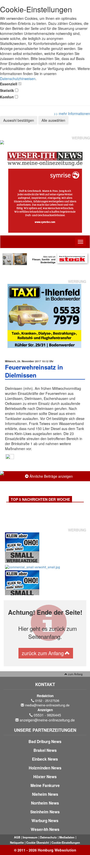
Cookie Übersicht (37, 842)
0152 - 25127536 (47, 700)
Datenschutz (48, 837)
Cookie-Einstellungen (66, 842)
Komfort (7, 96)
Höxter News (45, 776)
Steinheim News (45, 812)
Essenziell (8, 83)
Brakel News (45, 750)
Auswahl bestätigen (18, 120)
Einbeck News (45, 759)
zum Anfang (74, 674)
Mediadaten (66, 837)
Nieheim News (45, 794)
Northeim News (45, 803)
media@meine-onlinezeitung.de (47, 705)
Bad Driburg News (45, 741)
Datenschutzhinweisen (18, 78)
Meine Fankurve (45, 785)
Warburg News (45, 820)
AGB (17, 837)
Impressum (30, 837)
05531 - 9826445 (47, 714)
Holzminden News (45, 768)
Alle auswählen (53, 120)
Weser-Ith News (45, 829)
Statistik (7, 90)
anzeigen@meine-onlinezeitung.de (47, 719)
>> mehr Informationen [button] (72, 113)
